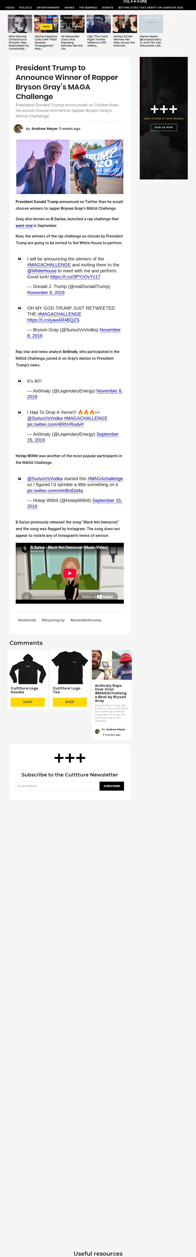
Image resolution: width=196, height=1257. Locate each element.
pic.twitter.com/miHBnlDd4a (55, 490)
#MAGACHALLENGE (49, 264)
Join (61, 26)
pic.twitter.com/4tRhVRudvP (55, 424)
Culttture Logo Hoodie (24, 690)
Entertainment (48, 7)
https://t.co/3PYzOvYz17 (75, 276)
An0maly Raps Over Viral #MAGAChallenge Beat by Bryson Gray (111, 693)
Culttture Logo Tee (67, 690)
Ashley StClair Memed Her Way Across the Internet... (124, 41)
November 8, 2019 (46, 292)
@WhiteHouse (41, 270)
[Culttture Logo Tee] (70, 667)
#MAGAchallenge (105, 478)
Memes (69, 7)
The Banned (88, 7)
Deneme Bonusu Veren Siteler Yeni (32, 17)
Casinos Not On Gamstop (161, 17)
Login (75, 26)
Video (10, 7)
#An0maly (27, 620)
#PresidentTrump (85, 620)
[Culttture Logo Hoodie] (28, 667)
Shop (46, 26)
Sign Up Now (164, 127)
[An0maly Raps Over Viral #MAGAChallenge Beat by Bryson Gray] (112, 665)
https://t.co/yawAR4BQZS (53, 320)
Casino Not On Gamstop (82, 17)
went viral (24, 225)
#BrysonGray (53, 620)
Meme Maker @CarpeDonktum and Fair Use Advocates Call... (151, 41)
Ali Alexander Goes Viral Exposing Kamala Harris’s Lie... (72, 42)
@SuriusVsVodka (45, 418)
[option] (20, 33)
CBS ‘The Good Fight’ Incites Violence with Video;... (97, 41)
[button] (87, 27)
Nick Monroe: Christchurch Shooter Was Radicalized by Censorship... (19, 42)
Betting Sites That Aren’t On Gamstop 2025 (150, 7)
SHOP (27, 702)
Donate (108, 7)
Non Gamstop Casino (121, 17)
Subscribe (112, 786)
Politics (25, 7)
